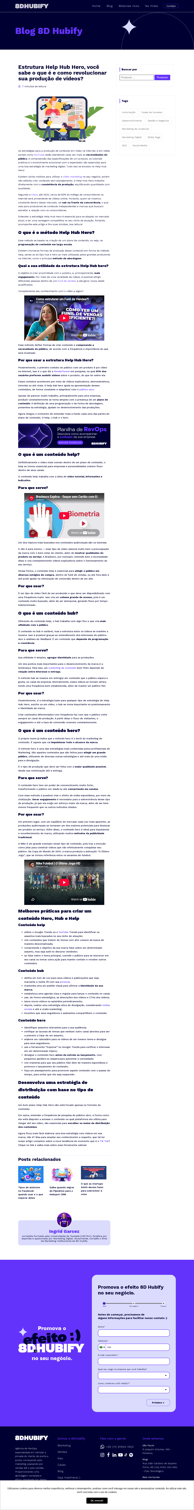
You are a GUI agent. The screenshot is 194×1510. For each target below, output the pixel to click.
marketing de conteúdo (62, 667)
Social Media (140, 145)
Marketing (64, 1445)
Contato (171, 6)
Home (96, 5)
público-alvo (86, 389)
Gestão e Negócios (158, 120)
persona (64, 981)
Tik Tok (104, 1141)
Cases (62, 1464)
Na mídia (151, 5)
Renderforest (62, 371)
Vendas (62, 1451)
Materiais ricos (129, 5)
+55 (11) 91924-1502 (120, 1446)
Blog (110, 5)
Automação (128, 112)
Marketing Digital (132, 137)
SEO (124, 145)
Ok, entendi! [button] (97, 1500)
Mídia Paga (154, 137)
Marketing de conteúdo (135, 128)
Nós (60, 1458)
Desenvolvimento (132, 120)
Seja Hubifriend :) (69, 1477)
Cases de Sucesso (151, 112)
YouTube (39, 154)
